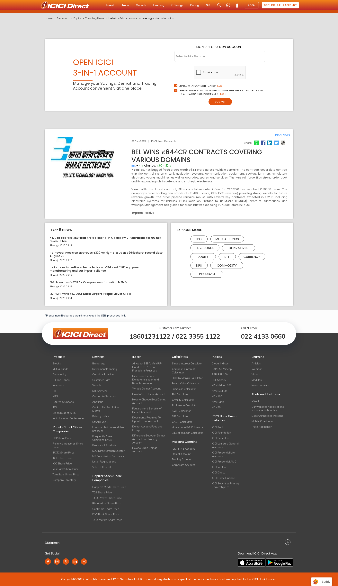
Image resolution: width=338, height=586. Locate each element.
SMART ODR (100, 421)
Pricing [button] (194, 5)
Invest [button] (110, 5)
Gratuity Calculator (183, 399)
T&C (219, 85)
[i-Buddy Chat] (321, 578)
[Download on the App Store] (251, 562)
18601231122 (149, 336)
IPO (199, 239)
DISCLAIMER (282, 135)
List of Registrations (104, 461)
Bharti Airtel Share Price (106, 503)
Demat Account (181, 453)
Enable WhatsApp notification (200, 85)
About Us (97, 401)
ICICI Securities (220, 438)
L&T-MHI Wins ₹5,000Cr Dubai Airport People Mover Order (90, 294)
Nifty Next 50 (219, 390)
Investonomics (260, 385)
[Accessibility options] (237, 5)
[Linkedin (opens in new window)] (75, 561)
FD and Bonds (61, 379)
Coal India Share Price (105, 508)
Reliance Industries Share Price (68, 445)
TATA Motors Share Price (107, 519)
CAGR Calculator (182, 421)
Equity (77, 18)
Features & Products (104, 445)
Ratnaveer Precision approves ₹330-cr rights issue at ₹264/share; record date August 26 (106, 254)
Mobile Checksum (262, 421)
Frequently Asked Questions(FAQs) (102, 438)
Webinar (257, 369)
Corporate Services (104, 396)
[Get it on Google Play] (279, 562)
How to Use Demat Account (148, 394)
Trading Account (181, 459)
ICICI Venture (219, 467)
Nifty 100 (217, 396)
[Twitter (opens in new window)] (66, 561)
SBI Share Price (62, 438)
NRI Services (100, 390)
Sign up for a (219, 47)
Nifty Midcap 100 (222, 385)
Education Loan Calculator (187, 432)
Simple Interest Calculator (187, 363)
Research (63, 18)
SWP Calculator (181, 410)
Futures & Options (63, 401)
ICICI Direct (218, 472)
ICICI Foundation (221, 432)
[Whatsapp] (256, 143)
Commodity (227, 265)
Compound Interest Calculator (183, 370)
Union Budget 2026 (64, 412)
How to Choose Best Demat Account (148, 401)
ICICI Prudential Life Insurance (223, 454)
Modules (257, 379)
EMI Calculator (180, 394)
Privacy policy (100, 416)
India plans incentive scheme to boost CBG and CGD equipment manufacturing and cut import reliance (95, 269)
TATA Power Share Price (107, 497)
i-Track (256, 401)
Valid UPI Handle (102, 467)
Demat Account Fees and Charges (147, 428)
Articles (256, 363)
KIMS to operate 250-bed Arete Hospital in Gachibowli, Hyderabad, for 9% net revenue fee (105, 239)
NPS (199, 265)
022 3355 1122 (198, 336)
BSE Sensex (219, 379)
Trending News (94, 18)
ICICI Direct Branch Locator (108, 450)
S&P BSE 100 (220, 374)
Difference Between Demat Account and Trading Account (148, 439)
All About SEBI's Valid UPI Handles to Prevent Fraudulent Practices (147, 367)
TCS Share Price (102, 492)
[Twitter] (276, 143)
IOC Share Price (62, 463)
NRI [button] (208, 5)
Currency (252, 256)
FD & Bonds (204, 248)
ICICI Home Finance (223, 478)
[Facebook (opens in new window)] (48, 561)
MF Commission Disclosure (108, 456)
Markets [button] (141, 5)
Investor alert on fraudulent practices (108, 429)
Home (49, 18)
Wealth (96, 385)
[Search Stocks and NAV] (219, 5)
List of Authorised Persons (267, 415)
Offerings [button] (177, 5)
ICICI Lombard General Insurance (225, 445)
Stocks (57, 363)
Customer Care (101, 379)
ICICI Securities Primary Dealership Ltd (225, 485)
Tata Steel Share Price (66, 474)
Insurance (59, 385)
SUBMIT (220, 101)
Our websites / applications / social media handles (268, 408)
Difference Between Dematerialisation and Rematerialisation (145, 379)
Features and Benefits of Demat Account (147, 410)
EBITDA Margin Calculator (187, 378)
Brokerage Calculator (185, 405)
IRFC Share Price (63, 458)
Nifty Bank (218, 401)
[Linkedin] (269, 143)
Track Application (262, 426)
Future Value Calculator (185, 383)
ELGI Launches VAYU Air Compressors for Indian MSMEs (88, 282)
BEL (133, 166)
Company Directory (64, 479)
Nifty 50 (216, 407)
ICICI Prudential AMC (224, 461)
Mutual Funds (227, 239)
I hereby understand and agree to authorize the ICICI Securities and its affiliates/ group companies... (221, 92)
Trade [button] (125, 5)
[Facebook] (263, 143)
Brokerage (98, 363)
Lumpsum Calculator (184, 388)
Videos (256, 374)
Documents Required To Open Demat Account (146, 419)
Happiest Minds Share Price (109, 487)
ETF (227, 256)
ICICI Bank (218, 427)
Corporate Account (183, 464)
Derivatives (238, 248)
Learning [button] (158, 5)
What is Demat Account (146, 388)
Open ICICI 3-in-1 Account (280, 5)
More (223, 94)
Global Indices (220, 363)
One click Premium (103, 374)
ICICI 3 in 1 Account (183, 448)
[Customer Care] (228, 5)
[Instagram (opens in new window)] (57, 561)
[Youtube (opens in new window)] (84, 561)
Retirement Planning (104, 369)
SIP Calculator (180, 416)
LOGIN (251, 5)
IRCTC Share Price (64, 452)
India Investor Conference (68, 418)
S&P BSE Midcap (222, 369)
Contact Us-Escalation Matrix (105, 409)
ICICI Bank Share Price (105, 514)
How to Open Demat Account (144, 449)
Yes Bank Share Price (66, 469)
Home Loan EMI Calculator (187, 427)
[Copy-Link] (283, 143)
